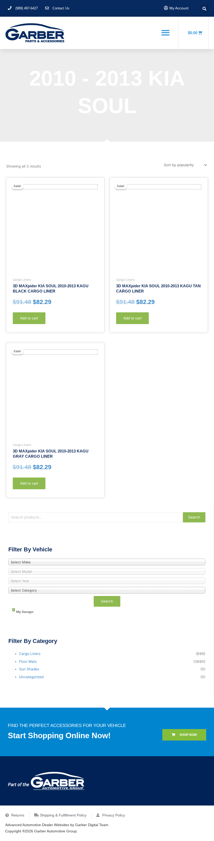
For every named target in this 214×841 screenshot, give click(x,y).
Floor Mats (28, 661)
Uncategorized (31, 677)
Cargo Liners (29, 654)
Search (194, 517)
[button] (165, 32)
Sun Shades (29, 669)
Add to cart (29, 318)
